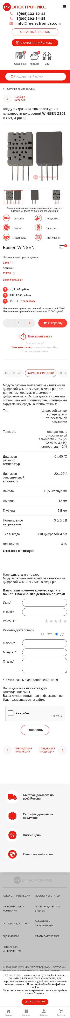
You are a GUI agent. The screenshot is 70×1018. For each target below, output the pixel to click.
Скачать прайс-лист (37, 42)
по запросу (29, 301)
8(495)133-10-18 (30, 14)
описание (13, 373)
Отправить (35, 730)
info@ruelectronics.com (38, 23)
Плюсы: (9, 643)
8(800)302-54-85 (30, 19)
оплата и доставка (16, 923)
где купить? (11, 936)
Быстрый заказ (40, 336)
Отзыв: (8, 661)
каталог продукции (16, 896)
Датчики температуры (21, 88)
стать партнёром (47, 936)
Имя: (7, 602)
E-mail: (8, 612)
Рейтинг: (9, 621)
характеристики (40, 373)
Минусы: (9, 652)
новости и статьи (47, 896)
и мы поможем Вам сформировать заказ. (35, 347)
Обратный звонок (35, 31)
